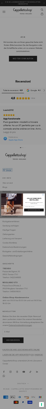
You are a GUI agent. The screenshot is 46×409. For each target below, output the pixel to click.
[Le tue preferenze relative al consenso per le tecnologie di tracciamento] (41, 404)
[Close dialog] (43, 194)
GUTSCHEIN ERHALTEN (34, 210)
